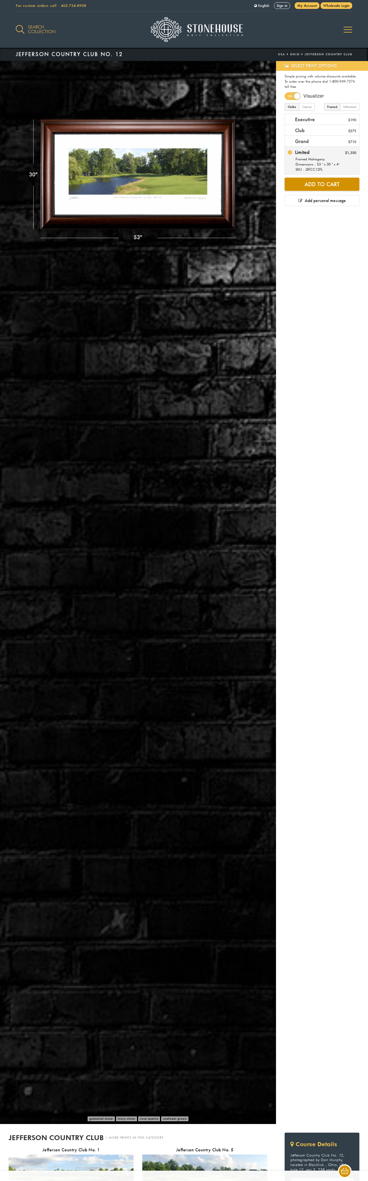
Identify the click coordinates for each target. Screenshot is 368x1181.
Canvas (307, 107)
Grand (325, 141)
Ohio (295, 54)
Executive (325, 119)
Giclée (292, 107)
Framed (332, 107)
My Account (307, 5)
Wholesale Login (336, 5)
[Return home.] (184, 29)
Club (325, 130)
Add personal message (324, 200)
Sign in (282, 5)
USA (281, 54)
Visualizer (313, 95)
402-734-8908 (73, 5)
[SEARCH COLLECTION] (20, 26)
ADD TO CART (322, 184)
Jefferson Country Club (328, 54)
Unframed (349, 107)
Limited (325, 160)
